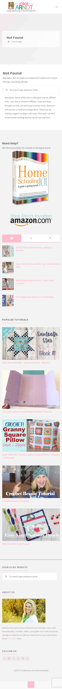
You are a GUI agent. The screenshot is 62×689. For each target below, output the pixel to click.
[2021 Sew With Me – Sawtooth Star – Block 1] (31, 343)
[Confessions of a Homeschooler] (21, 6)
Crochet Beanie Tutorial (15, 501)
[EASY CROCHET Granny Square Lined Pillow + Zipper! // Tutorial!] (31, 435)
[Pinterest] (14, 658)
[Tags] (50, 238)
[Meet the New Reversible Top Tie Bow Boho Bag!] (8, 267)
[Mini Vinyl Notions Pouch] (31, 524)
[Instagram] (9, 658)
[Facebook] (4, 658)
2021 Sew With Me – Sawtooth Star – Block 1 (26, 362)
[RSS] (27, 658)
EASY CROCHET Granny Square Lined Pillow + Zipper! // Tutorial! (31, 456)
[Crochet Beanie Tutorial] (31, 482)
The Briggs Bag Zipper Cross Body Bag (34, 297)
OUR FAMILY (12, 638)
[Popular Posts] (31, 238)
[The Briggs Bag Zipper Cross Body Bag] (8, 300)
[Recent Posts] (11, 238)
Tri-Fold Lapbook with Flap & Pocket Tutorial (27, 411)
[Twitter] (23, 658)
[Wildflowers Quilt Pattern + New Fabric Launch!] (8, 284)
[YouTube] (18, 658)
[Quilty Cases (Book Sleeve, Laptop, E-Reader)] (8, 251)
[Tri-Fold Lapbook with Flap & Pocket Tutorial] (31, 389)
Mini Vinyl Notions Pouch (16, 544)
